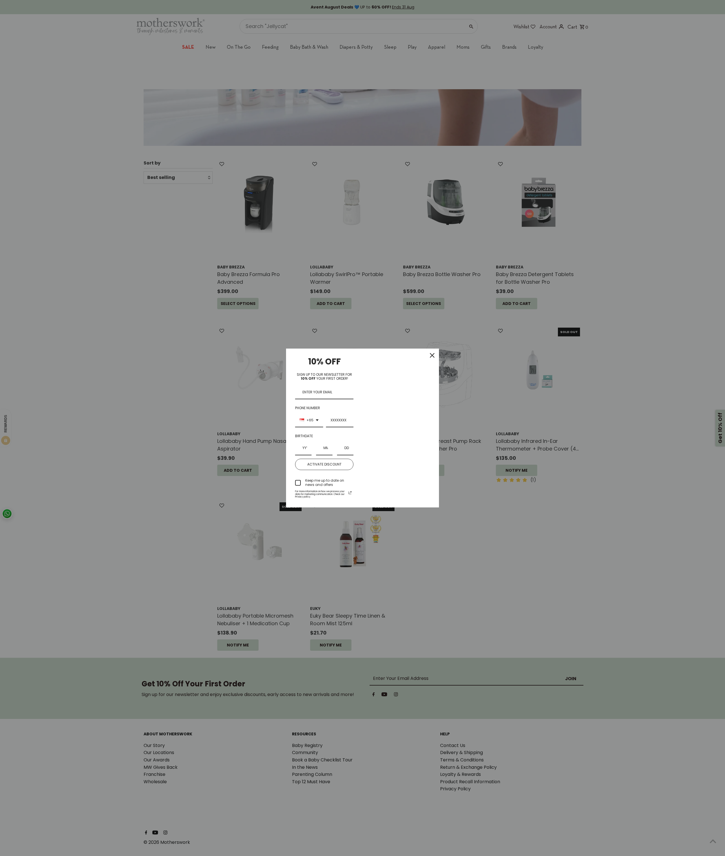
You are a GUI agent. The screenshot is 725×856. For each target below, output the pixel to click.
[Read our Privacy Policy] (350, 492)
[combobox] (309, 420)
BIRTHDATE (304, 436)
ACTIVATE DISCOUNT (324, 464)
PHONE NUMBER (307, 407)
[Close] (432, 355)
